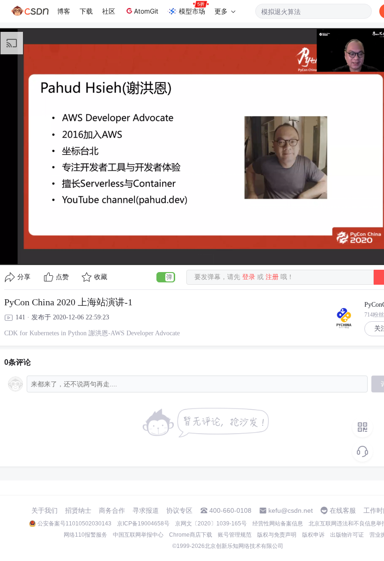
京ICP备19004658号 (143, 523)
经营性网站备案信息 (277, 523)
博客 (63, 11)
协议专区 (179, 510)
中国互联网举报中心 (138, 534)
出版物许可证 (347, 534)
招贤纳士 (78, 510)
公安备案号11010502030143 (74, 523)
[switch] (165, 277)
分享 (23, 276)
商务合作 (112, 510)
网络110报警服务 (85, 534)
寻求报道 (146, 510)
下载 (86, 11)
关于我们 (44, 510)
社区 (108, 11)
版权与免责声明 (276, 534)
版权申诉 (313, 534)
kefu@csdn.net (290, 510)
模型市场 (192, 11)
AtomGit (146, 11)
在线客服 (343, 510)
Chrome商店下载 (190, 534)
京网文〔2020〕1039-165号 (211, 523)
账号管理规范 (234, 534)
